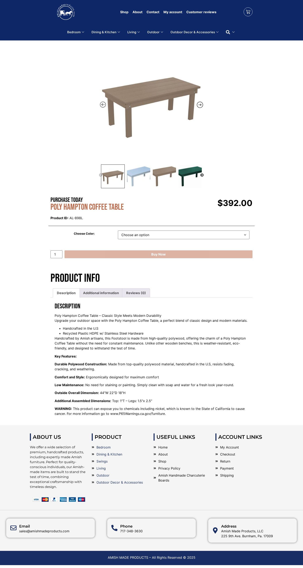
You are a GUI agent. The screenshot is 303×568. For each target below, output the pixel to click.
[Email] (13, 528)
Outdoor (153, 32)
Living (131, 32)
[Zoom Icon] (151, 103)
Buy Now (158, 254)
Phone (126, 526)
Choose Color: (84, 233)
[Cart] (248, 11)
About (137, 12)
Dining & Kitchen (104, 32)
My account (172, 12)
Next (202, 175)
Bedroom (74, 32)
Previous (101, 175)
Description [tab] (66, 293)
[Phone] (114, 528)
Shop (124, 12)
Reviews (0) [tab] (136, 293)
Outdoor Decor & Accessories (192, 32)
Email (24, 526)
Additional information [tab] (101, 293)
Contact (153, 12)
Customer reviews (201, 12)
